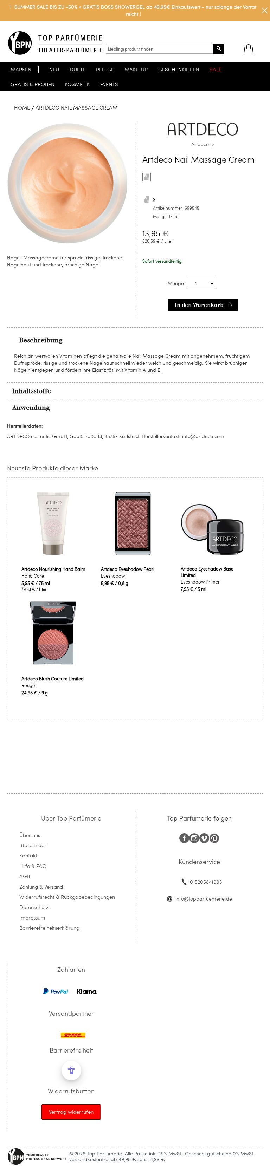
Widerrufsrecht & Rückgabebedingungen (67, 896)
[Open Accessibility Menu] (71, 1070)
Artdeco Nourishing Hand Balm (53, 569)
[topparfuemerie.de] (55, 43)
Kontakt (28, 855)
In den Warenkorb (199, 305)
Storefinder (32, 845)
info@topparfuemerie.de (203, 898)
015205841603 (206, 881)
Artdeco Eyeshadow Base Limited (207, 572)
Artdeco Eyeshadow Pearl (127, 569)
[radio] (146, 177)
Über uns (29, 834)
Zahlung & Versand (41, 886)
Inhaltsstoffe (31, 391)
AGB (24, 876)
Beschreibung (41, 340)
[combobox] (159, 49)
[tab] (135, 340)
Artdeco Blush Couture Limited (52, 679)
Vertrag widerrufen (71, 1111)
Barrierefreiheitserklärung (49, 927)
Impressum (32, 917)
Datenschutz (34, 906)
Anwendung (31, 407)
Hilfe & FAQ (32, 865)
